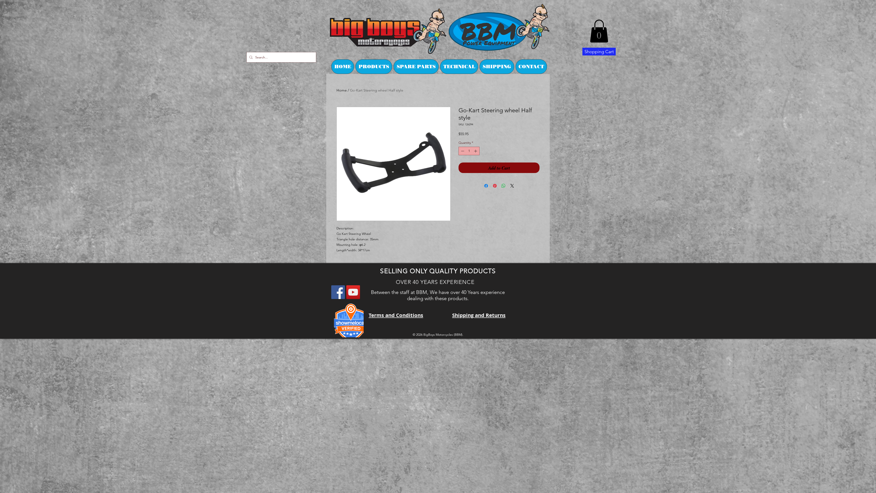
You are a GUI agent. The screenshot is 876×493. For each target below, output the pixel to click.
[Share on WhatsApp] (503, 186)
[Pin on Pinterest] (495, 186)
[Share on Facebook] (486, 186)
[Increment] (476, 151)
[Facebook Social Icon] (338, 292)
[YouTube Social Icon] (353, 292)
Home (341, 90)
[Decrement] (462, 151)
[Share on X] (512, 186)
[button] (599, 31)
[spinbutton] (469, 151)
